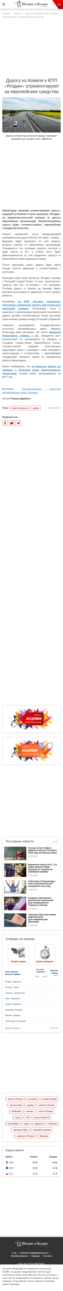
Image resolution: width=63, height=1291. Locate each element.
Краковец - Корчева (13, 1009)
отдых (27, 1123)
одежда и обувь (21, 1129)
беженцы (52, 1123)
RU (59, 4)
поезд (18, 1117)
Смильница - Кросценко (15, 1021)
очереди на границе (42, 1129)
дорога (36, 407)
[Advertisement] (31, 46)
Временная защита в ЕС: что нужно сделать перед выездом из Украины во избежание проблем (42, 868)
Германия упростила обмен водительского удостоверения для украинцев (42, 918)
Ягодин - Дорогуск (13, 981)
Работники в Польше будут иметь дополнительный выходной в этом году (42, 883)
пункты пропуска (20, 407)
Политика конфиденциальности (34, 1252)
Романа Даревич (20, 398)
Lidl (27, 1117)
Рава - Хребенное (12, 998)
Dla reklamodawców (19, 1255)
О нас (14, 1252)
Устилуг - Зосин (12, 987)
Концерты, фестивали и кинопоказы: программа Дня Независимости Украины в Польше (40, 901)
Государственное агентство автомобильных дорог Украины (31, 390)
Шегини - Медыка (12, 1015)
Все (55, 841)
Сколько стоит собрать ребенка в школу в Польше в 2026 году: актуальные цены (42, 850)
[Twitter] (11, 423)
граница (30, 1105)
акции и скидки (50, 1098)
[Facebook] (5, 423)
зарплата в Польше (26, 1135)
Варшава (44, 1135)
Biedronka (16, 1111)
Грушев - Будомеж (13, 1004)
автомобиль (13, 1123)
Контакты (47, 1255)
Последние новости (20, 841)
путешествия (16, 1105)
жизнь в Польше (15, 1098)
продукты (39, 1123)
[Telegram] (18, 423)
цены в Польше (46, 1111)
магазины (32, 1098)
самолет (30, 1111)
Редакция (35, 1255)
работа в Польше (47, 1105)
